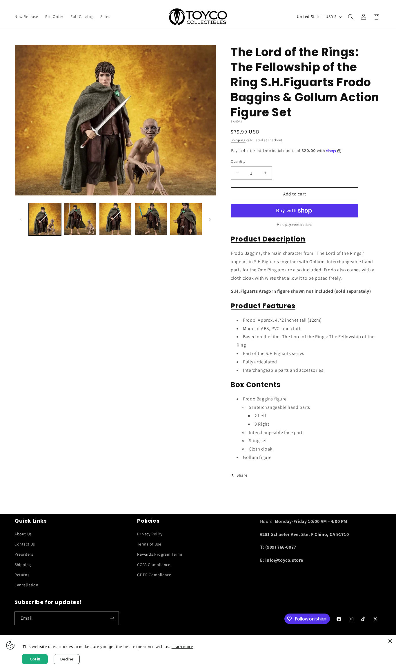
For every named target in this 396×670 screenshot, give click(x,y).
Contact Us (24, 544)
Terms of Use (149, 544)
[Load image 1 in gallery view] (45, 219)
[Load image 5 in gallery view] (186, 219)
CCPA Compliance (153, 564)
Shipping (238, 140)
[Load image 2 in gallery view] (80, 219)
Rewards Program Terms (160, 554)
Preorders (23, 554)
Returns (21, 574)
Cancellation (26, 584)
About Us (23, 534)
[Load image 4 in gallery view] (151, 219)
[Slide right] (210, 219)
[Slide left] (20, 219)
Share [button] (242, 475)
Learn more (182, 646)
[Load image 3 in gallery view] (115, 219)
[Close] (390, 641)
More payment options (295, 224)
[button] (350, 16)
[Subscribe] (112, 618)
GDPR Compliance (154, 574)
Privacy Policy (149, 534)
